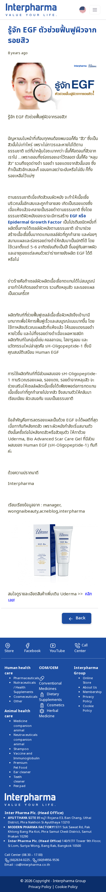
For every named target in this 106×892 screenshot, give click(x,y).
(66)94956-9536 (48, 860)
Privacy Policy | (42, 887)
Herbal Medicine (48, 713)
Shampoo (21, 749)
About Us (90, 687)
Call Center (81, 648)
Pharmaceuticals (26, 678)
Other (18, 701)
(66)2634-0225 (20, 860)
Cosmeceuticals (25, 696)
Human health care (18, 670)
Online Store (88, 680)
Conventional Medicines (50, 686)
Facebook (32, 651)
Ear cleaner (22, 772)
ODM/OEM (48, 668)
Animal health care (17, 713)
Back (80, 618)
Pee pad (19, 786)
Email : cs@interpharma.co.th (27, 864)
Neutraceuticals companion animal (25, 740)
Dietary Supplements (50, 696)
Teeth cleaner (19, 779)
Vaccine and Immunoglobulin (27, 755)
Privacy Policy (88, 699)
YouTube (57, 651)
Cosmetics (55, 705)
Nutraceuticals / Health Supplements (25, 687)
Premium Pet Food (20, 765)
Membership (92, 692)
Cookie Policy (88, 708)
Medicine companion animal (23, 726)
